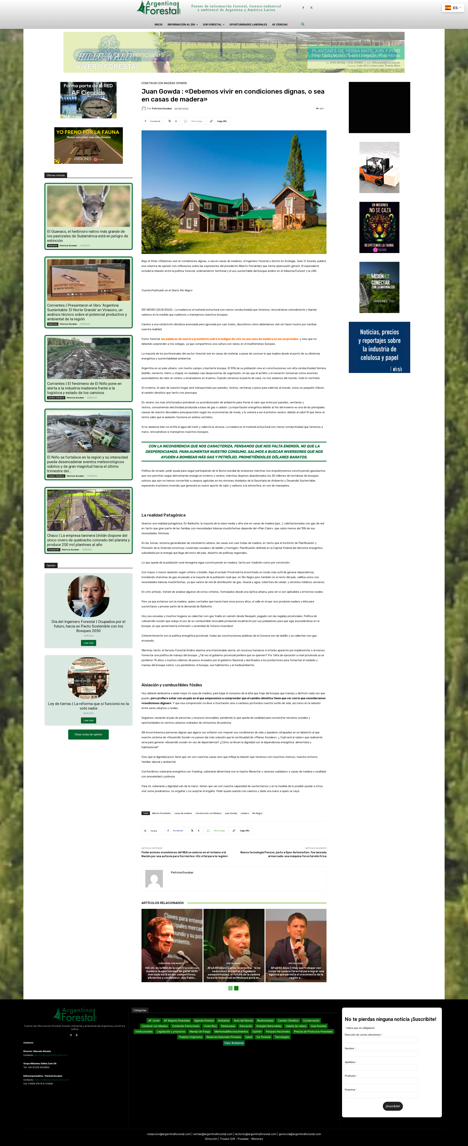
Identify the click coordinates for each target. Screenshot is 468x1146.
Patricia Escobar (68, 245)
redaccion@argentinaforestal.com (51, 1079)
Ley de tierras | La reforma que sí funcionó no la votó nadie (88, 706)
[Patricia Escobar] (144, 108)
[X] (311, 8)
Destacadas (233, 963)
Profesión (351, 1075)
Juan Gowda (231, 813)
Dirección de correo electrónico (363, 1034)
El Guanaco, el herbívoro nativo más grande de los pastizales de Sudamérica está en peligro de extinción (87, 236)
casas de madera (183, 813)
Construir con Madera (158, 83)
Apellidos (351, 1062)
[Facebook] (303, 8)
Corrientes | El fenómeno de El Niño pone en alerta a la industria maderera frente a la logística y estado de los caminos (84, 388)
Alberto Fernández (161, 813)
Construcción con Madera (208, 813)
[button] (303, 24)
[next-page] (236, 988)
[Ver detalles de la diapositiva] (234, 52)
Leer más (88, 643)
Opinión (181, 83)
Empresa (351, 1089)
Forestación (53, 549)
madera (245, 813)
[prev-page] (230, 988)
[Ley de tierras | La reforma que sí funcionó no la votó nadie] (88, 678)
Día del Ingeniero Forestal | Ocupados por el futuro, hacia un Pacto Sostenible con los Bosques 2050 (88, 626)
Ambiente (52, 245)
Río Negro (257, 813)
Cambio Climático (56, 397)
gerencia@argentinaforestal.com (50, 1055)
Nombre (350, 1048)
